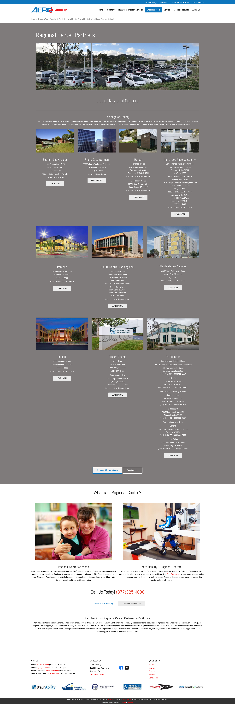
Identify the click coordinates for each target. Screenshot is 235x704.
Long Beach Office (138, 180)
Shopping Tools (153, 10)
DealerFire (111, 699)
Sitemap (130, 703)
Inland (62, 357)
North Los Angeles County (180, 160)
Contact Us (133, 470)
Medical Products (181, 10)
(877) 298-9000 (52, 670)
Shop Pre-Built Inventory (103, 604)
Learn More (55, 184)
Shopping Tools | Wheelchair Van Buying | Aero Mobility (57, 19)
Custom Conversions (131, 604)
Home (100, 10)
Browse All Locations (107, 470)
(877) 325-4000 (42, 665)
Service (167, 10)
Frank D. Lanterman (97, 160)
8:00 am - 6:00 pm (57, 665)
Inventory (111, 10)
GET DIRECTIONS (97, 674)
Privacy (123, 703)
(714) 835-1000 (53, 673)
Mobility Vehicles (135, 10)
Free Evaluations (173, 574)
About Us (196, 10)
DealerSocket (127, 699)
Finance (121, 10)
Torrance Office (138, 163)
